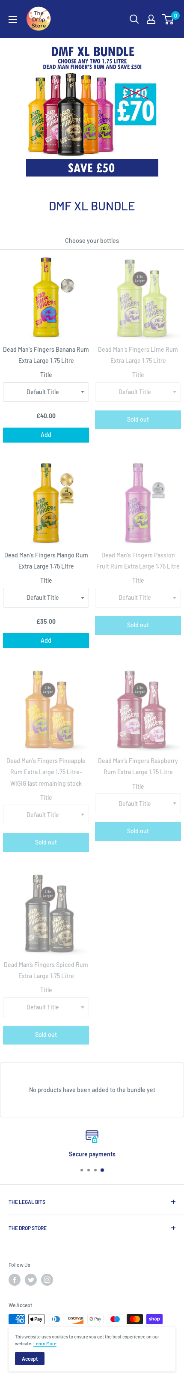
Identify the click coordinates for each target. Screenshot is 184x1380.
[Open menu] (13, 19)
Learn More (44, 1343)
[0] (168, 19)
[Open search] (134, 19)
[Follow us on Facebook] (15, 1280)
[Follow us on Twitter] (31, 1280)
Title (46, 374)
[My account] (151, 19)
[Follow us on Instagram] (47, 1280)
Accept (30, 1359)
